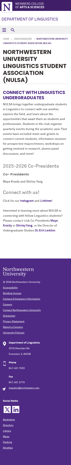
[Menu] (4, 30)
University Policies (13, 333)
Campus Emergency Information (21, 299)
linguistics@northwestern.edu (24, 388)
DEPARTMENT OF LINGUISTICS (29, 19)
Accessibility (10, 287)
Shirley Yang (24, 225)
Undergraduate (23, 39)
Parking (7, 442)
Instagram (27, 200)
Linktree (46, 200)
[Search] (13, 30)
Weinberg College (29, 5)
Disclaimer (9, 316)
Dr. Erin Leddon (45, 230)
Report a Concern (13, 327)
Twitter (7, 409)
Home (6, 39)
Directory (8, 425)
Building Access (12, 293)
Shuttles (8, 448)
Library (7, 431)
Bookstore (9, 419)
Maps (6, 436)
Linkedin (15, 409)
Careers (7, 304)
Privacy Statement (13, 321)
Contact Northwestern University (22, 310)
